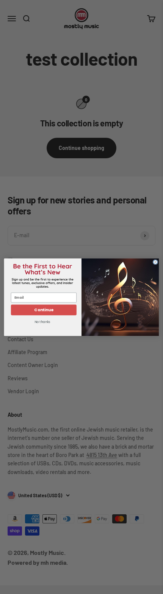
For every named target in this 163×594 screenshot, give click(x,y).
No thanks (42, 321)
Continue (43, 310)
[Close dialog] (155, 262)
